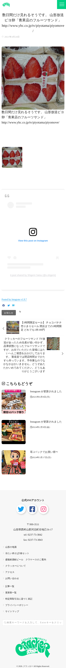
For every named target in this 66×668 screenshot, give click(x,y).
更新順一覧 (10, 593)
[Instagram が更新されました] (14, 402)
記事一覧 (9, 586)
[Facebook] (4, 306)
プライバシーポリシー (16, 605)
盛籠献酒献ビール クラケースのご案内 (25, 560)
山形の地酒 (10, 547)
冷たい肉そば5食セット (17, 553)
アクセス (9, 572)
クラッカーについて (15, 566)
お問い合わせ (12, 578)
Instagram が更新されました (46, 391)
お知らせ (8, 312)
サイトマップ (12, 611)
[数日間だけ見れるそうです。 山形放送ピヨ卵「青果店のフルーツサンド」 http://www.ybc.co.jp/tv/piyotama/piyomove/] (33, 107)
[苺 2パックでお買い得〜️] (14, 462)
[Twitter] (9, 306)
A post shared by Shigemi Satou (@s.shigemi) (33, 275)
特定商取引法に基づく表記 (18, 599)
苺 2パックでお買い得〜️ (44, 452)
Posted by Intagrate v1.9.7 (14, 299)
